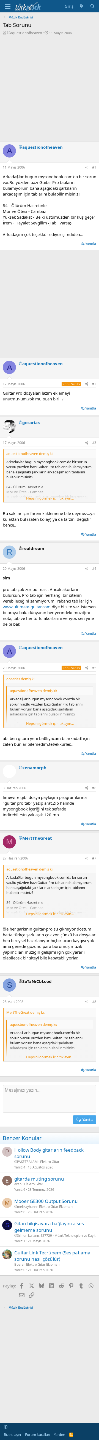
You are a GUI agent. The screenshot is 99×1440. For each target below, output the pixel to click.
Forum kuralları (37, 1434)
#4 (94, 568)
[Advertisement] (49, 87)
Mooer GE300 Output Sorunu (46, 1201)
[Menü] (7, 6)
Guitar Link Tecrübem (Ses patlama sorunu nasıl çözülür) (52, 1255)
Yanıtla (90, 243)
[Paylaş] (86, 167)
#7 (94, 858)
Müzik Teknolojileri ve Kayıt (74, 1235)
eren (17, 1184)
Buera (19, 1264)
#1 (94, 167)
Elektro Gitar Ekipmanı (56, 1206)
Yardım (59, 1434)
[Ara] (92, 6)
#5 (94, 668)
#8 (94, 1001)
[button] (6, 1427)
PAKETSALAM (27, 1162)
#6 (94, 788)
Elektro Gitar (49, 1161)
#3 (94, 442)
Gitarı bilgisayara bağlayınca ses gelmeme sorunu (49, 1226)
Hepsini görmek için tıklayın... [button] (50, 498)
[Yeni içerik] (81, 6)
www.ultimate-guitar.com (27, 606)
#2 (94, 384)
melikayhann (27, 1207)
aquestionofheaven (26, 32)
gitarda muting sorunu (39, 1179)
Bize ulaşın (12, 1434)
